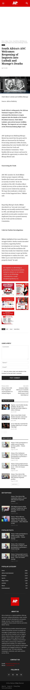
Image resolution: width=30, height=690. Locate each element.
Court (11, 329)
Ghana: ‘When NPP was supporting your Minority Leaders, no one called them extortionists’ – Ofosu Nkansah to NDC (19, 520)
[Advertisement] (15, 23)
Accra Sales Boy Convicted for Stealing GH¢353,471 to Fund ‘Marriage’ (19, 425)
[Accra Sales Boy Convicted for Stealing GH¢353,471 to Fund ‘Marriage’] (6, 425)
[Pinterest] (16, 72)
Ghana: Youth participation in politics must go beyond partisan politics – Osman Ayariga (19, 445)
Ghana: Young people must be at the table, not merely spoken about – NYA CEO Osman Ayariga (19, 466)
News (7, 41)
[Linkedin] (17, 674)
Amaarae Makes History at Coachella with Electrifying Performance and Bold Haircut (22, 391)
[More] (24, 72)
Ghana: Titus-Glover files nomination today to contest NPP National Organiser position (19, 476)
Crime (10, 41)
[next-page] (5, 432)
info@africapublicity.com (10, 278)
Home (3, 41)
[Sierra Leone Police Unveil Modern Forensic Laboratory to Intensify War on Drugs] (6, 417)
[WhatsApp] (20, 72)
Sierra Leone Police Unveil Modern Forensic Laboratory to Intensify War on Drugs (19, 416)
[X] (12, 72)
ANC (7, 329)
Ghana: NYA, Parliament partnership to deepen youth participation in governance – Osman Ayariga (19, 455)
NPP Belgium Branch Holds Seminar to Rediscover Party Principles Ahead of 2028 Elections (19, 509)
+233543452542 (7, 276)
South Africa (16, 329)
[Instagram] (13, 674)
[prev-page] (3, 432)
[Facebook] (8, 72)
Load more (14, 484)
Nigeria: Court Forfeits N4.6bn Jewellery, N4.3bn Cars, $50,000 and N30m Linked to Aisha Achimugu (19, 407)
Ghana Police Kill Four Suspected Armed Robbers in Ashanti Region (7, 390)
